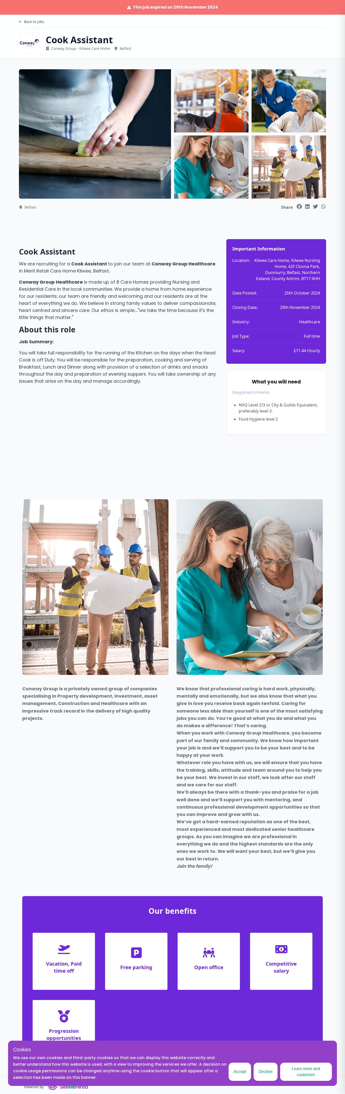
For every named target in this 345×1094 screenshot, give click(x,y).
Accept (240, 1071)
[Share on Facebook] (299, 206)
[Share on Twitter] (315, 206)
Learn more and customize (306, 1071)
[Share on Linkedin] (307, 206)
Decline (266, 1071)
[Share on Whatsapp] (323, 206)
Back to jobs (34, 21)
